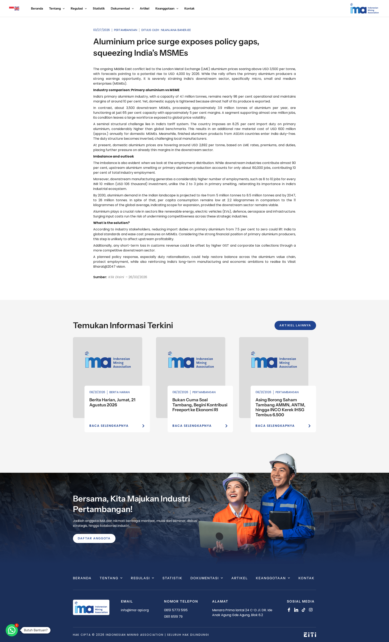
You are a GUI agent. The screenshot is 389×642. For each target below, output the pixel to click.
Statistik (172, 578)
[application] (63, 8)
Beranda (82, 578)
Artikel (239, 578)
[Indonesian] (11, 8)
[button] (12, 630)
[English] (17, 8)
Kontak (306, 578)
